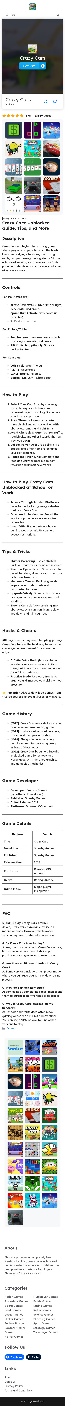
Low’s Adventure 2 (15, 1186)
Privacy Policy (14, 1386)
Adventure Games (16, 1301)
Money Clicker (14, 135)
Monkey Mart (32, 154)
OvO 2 (14, 210)
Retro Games (42, 1310)
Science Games (43, 1314)
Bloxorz (51, 191)
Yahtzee (15, 1206)
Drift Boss (32, 1138)
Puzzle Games (42, 1301)
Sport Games (42, 1323)
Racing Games (42, 1305)
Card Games (13, 1310)
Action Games (14, 1296)
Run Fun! (50, 1087)
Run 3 (32, 1053)
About (9, 1377)
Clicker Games (14, 1319)
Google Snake (15, 1052)
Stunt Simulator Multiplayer (14, 189)
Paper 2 (15, 1172)
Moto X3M (15, 1070)
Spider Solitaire (14, 172)
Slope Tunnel (32, 1188)
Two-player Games (45, 1332)
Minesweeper (32, 1154)
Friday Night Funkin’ (32, 1067)
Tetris (32, 1172)
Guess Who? (49, 1137)
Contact (10, 1381)
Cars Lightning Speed (51, 152)
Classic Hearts (49, 1120)
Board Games (14, 1305)
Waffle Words (15, 1137)
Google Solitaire (32, 172)
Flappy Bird (50, 1155)
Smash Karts (50, 1052)
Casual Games (14, 1314)
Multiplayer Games (45, 1296)
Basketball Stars (51, 209)
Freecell (15, 1121)
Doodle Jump (14, 153)
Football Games (15, 1328)
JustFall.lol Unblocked (51, 135)
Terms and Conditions (19, 1390)
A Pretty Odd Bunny (32, 1204)
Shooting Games (44, 1319)
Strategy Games (44, 1328)
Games (11, 1028)
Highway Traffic (32, 190)
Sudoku (32, 1104)
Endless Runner (14, 1323)
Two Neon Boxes (32, 135)
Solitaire (49, 1172)
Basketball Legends (32, 209)
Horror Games (14, 1336)
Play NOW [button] (29, 65)
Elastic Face (51, 173)
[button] (58, 14)
